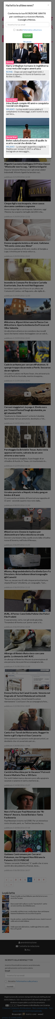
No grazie (27, 41)
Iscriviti (27, 35)
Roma (9, 71)
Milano (10, 109)
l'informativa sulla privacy (32, 30)
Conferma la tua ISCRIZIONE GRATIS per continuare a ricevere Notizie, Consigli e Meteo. (27, 16)
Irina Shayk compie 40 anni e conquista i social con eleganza (27, 104)
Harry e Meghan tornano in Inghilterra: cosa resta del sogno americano (27, 67)
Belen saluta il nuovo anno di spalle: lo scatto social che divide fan (26, 142)
